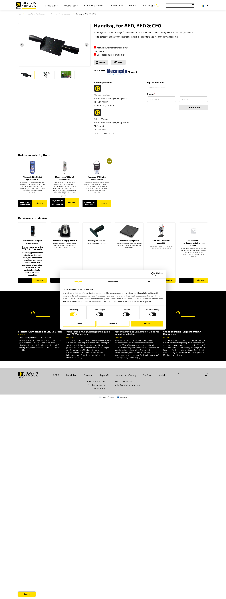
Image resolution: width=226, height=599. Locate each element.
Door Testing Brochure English (111, 54)
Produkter (50, 5)
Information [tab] (113, 281)
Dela (120, 62)
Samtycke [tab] (78, 281)
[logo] (26, 5)
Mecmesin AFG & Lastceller (61, 14)
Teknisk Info (117, 5)
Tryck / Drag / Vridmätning (36, 14)
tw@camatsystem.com (104, 133)
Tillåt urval (113, 324)
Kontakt (133, 5)
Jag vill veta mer (155, 82)
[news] (40, 324)
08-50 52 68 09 (101, 102)
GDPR (56, 375)
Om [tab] (148, 281)
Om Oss (147, 375)
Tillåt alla (147, 324)
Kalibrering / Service (94, 5)
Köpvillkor (71, 375)
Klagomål (104, 375)
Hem (19, 14)
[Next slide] (87, 45)
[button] (26, 74)
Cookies (88, 375)
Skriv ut (103, 62)
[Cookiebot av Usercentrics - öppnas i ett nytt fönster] (153, 274)
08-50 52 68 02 (101, 129)
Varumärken (69, 5)
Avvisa (79, 324)
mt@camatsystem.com (104, 105)
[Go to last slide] (22, 45)
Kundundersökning (126, 375)
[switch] (99, 314)
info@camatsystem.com (127, 384)
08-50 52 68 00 (123, 381)
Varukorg (149, 5)
